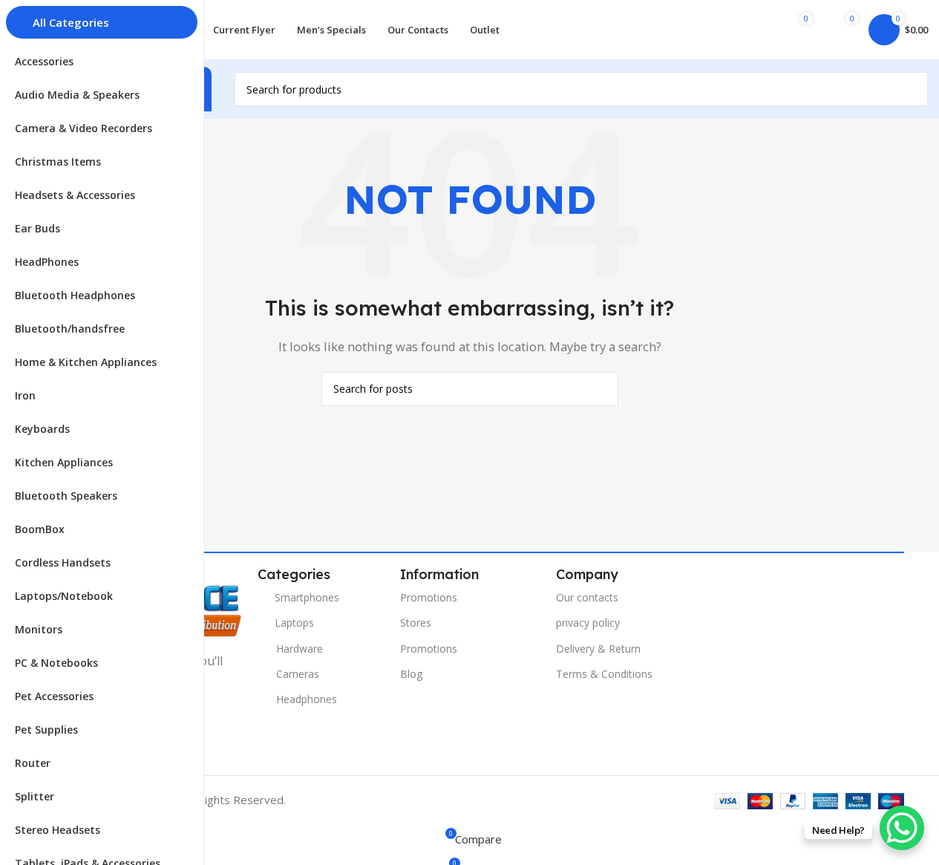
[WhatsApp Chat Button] (902, 828)
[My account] (746, 30)
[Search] (911, 89)
